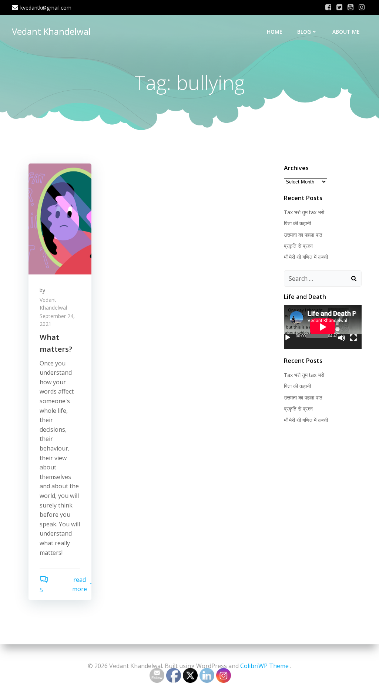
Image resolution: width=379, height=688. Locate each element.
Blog (304, 31)
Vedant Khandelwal (51, 31)
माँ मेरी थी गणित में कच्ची (306, 256)
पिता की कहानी (297, 223)
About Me (346, 31)
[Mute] (341, 337)
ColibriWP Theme (264, 666)
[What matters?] (59, 218)
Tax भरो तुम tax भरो (304, 212)
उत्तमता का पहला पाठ (303, 234)
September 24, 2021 (57, 320)
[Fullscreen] (353, 337)
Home (274, 31)
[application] (323, 327)
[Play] (287, 337)
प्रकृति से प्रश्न (298, 245)
